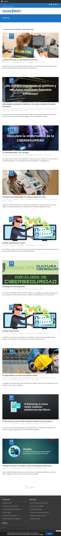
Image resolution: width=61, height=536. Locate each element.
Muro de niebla (43, 377)
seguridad (36, 62)
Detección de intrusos (37, 199)
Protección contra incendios (10, 515)
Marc (27, 110)
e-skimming (36, 423)
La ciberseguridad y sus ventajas (15, 152)
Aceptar (49, 533)
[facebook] (49, 5)
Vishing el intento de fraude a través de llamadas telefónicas (26, 466)
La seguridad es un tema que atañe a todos (19, 375)
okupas (4, 379)
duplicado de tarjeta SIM (46, 108)
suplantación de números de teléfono (15, 110)
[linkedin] (57, 5)
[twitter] (51, 5)
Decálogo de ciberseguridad (13, 287)
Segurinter (40, 155)
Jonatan (43, 62)
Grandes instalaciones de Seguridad (11, 509)
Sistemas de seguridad (25, 379)
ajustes (41, 534)
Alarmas (23, 199)
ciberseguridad (30, 62)
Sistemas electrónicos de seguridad (11, 518)
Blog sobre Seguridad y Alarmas (38, 515)
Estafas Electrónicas (10, 331)
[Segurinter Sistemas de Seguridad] (11, 11)
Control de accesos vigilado (37, 506)
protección (8, 379)
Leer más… (5, 70)
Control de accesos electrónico (10, 506)
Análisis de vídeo (7, 503)
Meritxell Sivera (48, 155)
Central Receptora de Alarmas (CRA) (39, 503)
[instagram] (55, 5)
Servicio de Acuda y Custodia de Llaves (39, 512)
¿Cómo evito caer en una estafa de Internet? (20, 60)
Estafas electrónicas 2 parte (13, 243)
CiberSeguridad (16, 62)
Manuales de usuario (35, 518)
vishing (40, 468)
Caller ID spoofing (30, 108)
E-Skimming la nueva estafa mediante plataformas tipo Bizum (27, 421)
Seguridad (22, 62)
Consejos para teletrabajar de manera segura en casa (24, 197)
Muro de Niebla (7, 512)
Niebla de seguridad (51, 377)
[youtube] (53, 5)
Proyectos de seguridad (36, 509)
